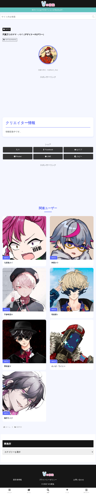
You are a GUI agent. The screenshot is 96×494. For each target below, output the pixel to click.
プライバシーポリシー (48, 480)
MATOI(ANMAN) (10, 40)
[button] (93, 16)
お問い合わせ (78, 480)
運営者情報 (17, 480)
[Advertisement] (48, 96)
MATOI (7, 29)
